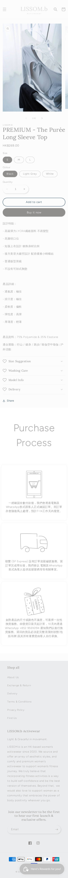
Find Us (12, 718)
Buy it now (34, 212)
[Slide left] (26, 118)
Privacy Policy (15, 709)
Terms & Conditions (19, 701)
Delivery (12, 693)
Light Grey (30, 173)
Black (10, 173)
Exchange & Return (19, 685)
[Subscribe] (57, 829)
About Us (13, 677)
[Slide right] (42, 118)
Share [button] (10, 400)
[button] (5, 9)
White (50, 173)
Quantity (8, 182)
